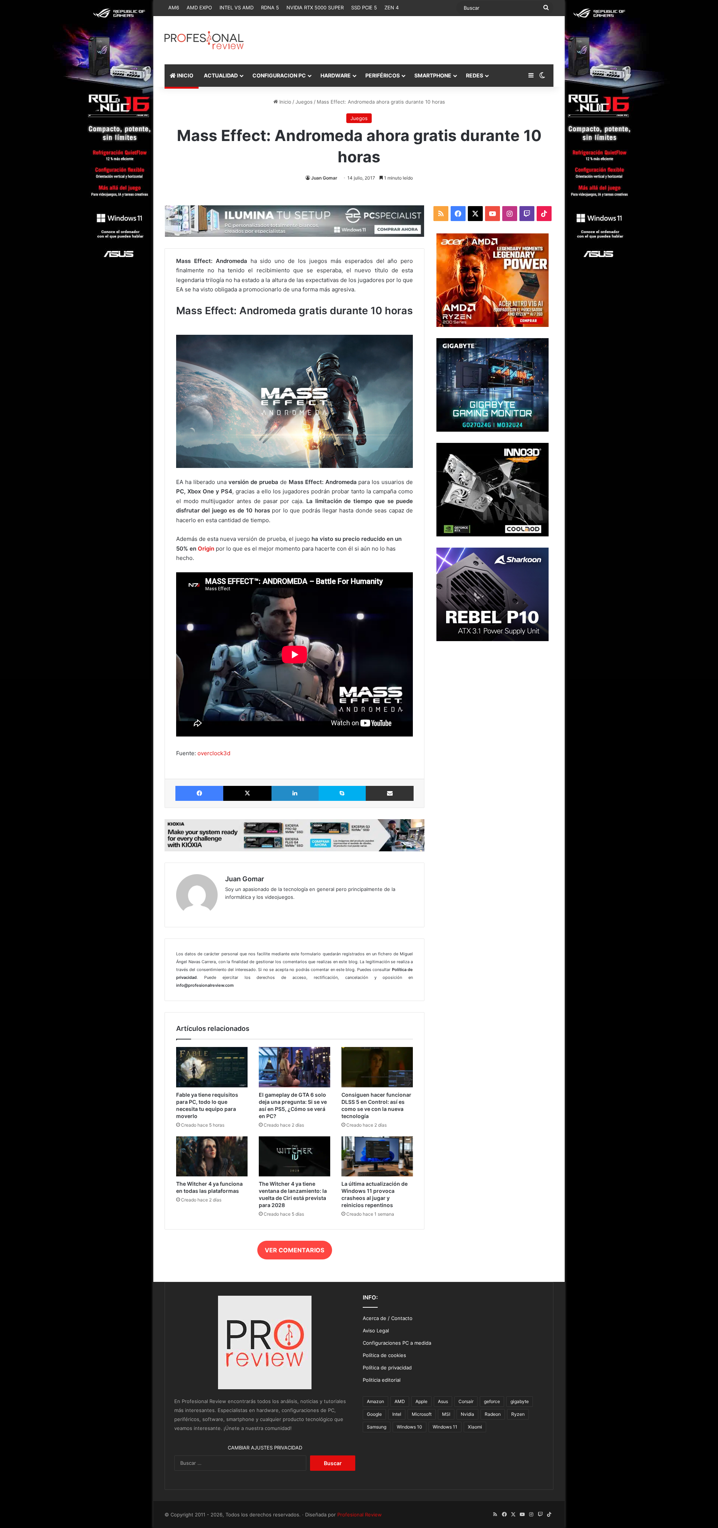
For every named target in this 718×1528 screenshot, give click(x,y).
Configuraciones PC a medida (397, 1343)
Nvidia (467, 1414)
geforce (492, 1401)
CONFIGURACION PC (279, 75)
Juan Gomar (324, 178)
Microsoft (422, 1414)
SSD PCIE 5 (364, 7)
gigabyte (519, 1401)
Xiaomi (475, 1427)
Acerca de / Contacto (387, 1318)
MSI (446, 1414)
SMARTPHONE (432, 75)
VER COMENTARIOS (294, 1250)
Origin (206, 548)
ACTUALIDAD (221, 75)
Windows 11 (445, 1427)
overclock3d (213, 753)
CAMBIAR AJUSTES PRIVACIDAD (265, 1448)
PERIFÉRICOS (382, 75)
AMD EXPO (199, 7)
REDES (474, 75)
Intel (396, 1414)
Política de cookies (384, 1355)
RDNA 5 (270, 7)
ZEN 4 (391, 7)
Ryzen (518, 1414)
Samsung (376, 1427)
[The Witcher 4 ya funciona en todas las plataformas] (212, 1156)
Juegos (304, 102)
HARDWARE (335, 75)
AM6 (173, 7)
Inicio (284, 102)
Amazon (375, 1401)
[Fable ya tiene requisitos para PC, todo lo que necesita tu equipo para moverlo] (212, 1067)
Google (374, 1414)
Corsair (465, 1401)
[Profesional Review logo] (204, 40)
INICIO (184, 75)
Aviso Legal (376, 1330)
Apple (421, 1401)
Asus (443, 1401)
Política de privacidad (387, 1368)
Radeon (493, 1414)
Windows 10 (409, 1427)
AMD (400, 1401)
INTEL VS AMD (237, 7)
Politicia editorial (382, 1380)
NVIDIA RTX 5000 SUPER (315, 7)
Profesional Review (359, 1515)
